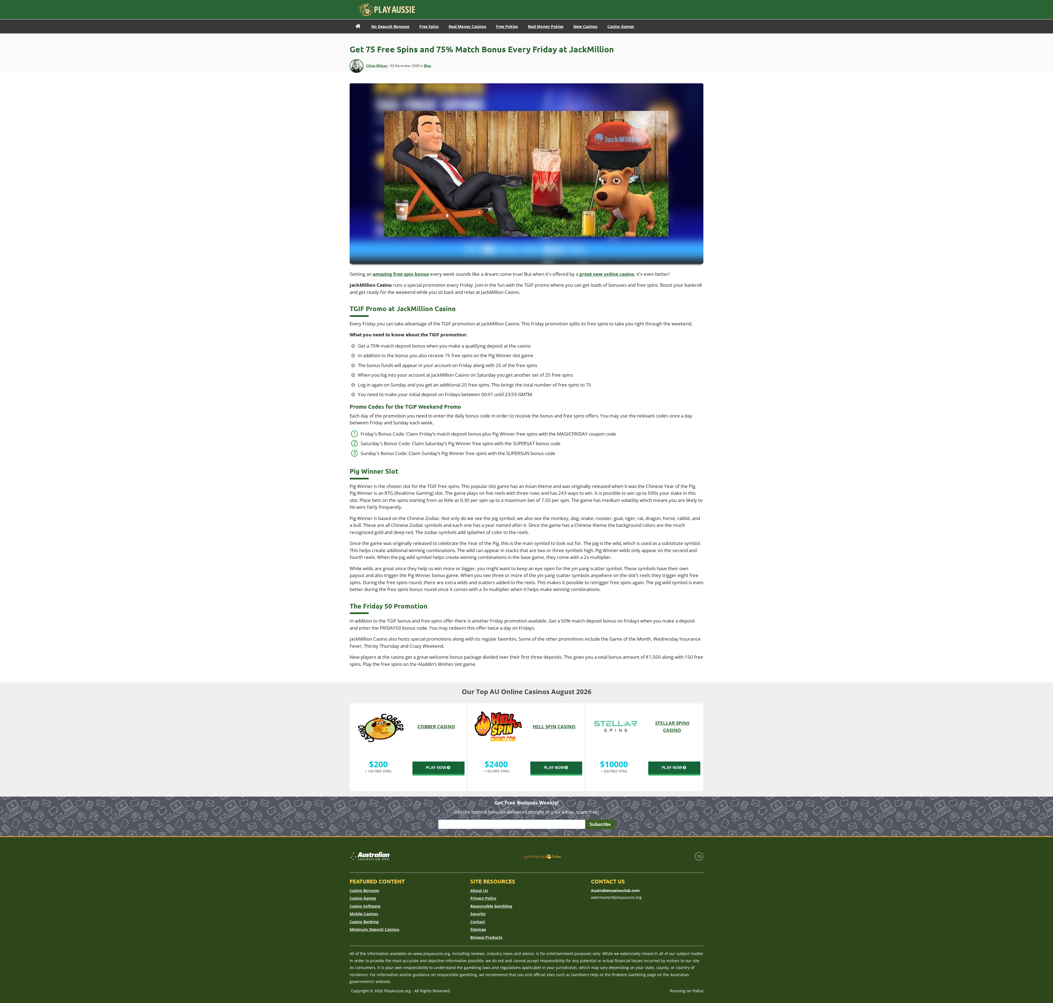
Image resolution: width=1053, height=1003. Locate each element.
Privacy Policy (483, 898)
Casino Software (365, 906)
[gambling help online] (542, 856)
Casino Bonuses (364, 890)
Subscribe (600, 824)
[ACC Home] (358, 26)
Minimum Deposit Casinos (374, 929)
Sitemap (478, 929)
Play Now (436, 767)
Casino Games (363, 898)
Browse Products (486, 937)
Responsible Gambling (491, 906)
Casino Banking (364, 921)
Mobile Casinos (364, 913)
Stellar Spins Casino (672, 726)
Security (478, 913)
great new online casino (606, 274)
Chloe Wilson (376, 65)
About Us (479, 890)
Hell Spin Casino (554, 726)
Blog (427, 65)
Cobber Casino (436, 726)
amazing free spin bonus (401, 274)
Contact (477, 921)
